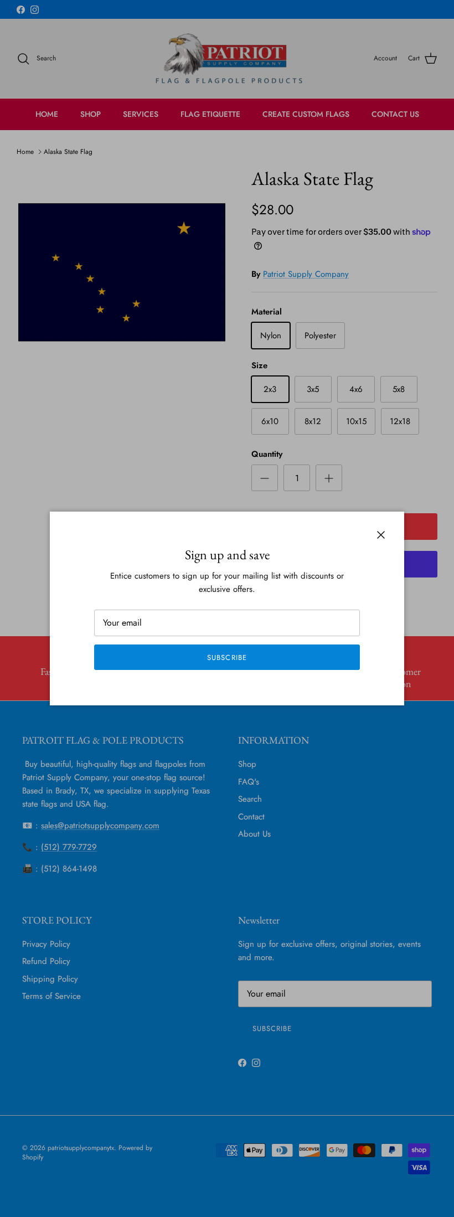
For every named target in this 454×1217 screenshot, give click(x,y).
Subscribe (226, 657)
